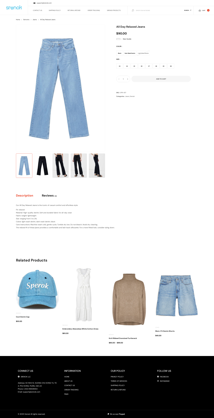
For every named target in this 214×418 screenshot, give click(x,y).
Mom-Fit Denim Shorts (164, 331)
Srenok (132, 96)
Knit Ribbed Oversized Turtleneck (123, 338)
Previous (20, 87)
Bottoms (26, 20)
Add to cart (161, 79)
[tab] (27, 196)
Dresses (65, 325)
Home (18, 20)
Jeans (35, 20)
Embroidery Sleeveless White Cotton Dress (80, 329)
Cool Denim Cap (22, 317)
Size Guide (127, 39)
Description (24, 195)
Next (100, 87)
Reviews (49, 195)
